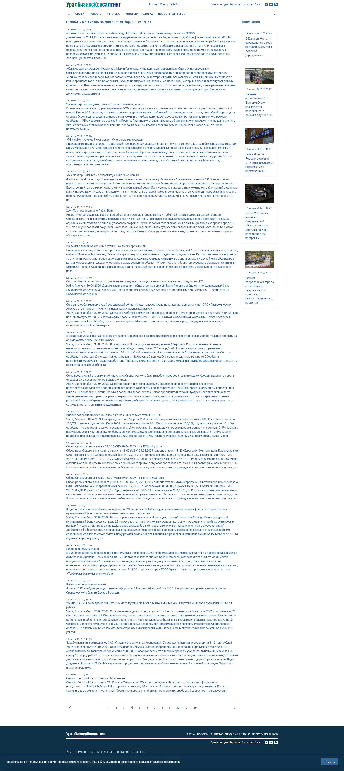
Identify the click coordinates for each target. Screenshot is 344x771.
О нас (258, 4)
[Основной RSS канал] (276, 4)
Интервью (113, 14)
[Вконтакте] (266, 4)
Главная (72, 22)
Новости (95, 14)
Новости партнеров (171, 14)
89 (195, 707)
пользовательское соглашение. (159, 761)
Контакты (247, 4)
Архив (214, 4)
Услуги (224, 4)
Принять (330, 761)
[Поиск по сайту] (275, 13)
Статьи (79, 14)
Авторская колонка (139, 14)
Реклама (235, 4)
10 (177, 707)
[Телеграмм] (271, 4)
